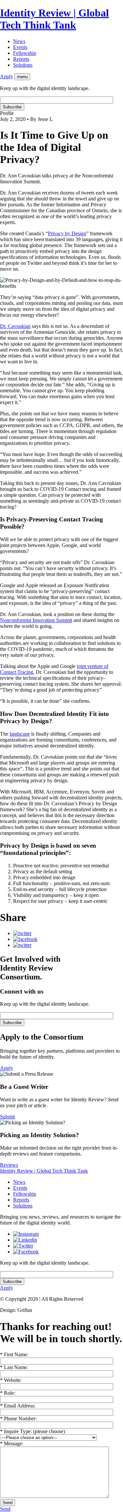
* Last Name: (14, 1367)
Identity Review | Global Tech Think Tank (54, 19)
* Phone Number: (18, 1418)
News (19, 41)
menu (22, 76)
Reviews (9, 1165)
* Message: (11, 1443)
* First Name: (14, 1354)
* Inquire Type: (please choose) (32, 1431)
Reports (21, 59)
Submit (7, 1116)
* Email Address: (17, 1406)
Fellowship (24, 53)
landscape (20, 734)
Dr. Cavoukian (15, 326)
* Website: (11, 1380)
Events (20, 47)
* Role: (7, 1393)
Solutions (22, 65)
